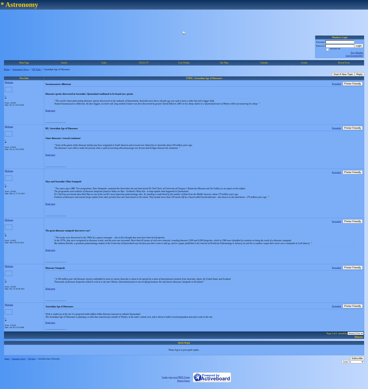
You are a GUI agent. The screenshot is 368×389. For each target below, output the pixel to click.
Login (359, 45)
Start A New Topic (343, 74)
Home (6, 69)
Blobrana (9, 82)
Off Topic (36, 69)
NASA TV (144, 62)
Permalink (336, 84)
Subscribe (357, 358)
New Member (357, 52)
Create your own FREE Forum (176, 377)
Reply (359, 74)
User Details (184, 62)
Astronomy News (20, 69)
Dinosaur (359, 337)
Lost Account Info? (354, 55)
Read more (50, 110)
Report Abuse (183, 380)
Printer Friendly (352, 83)
